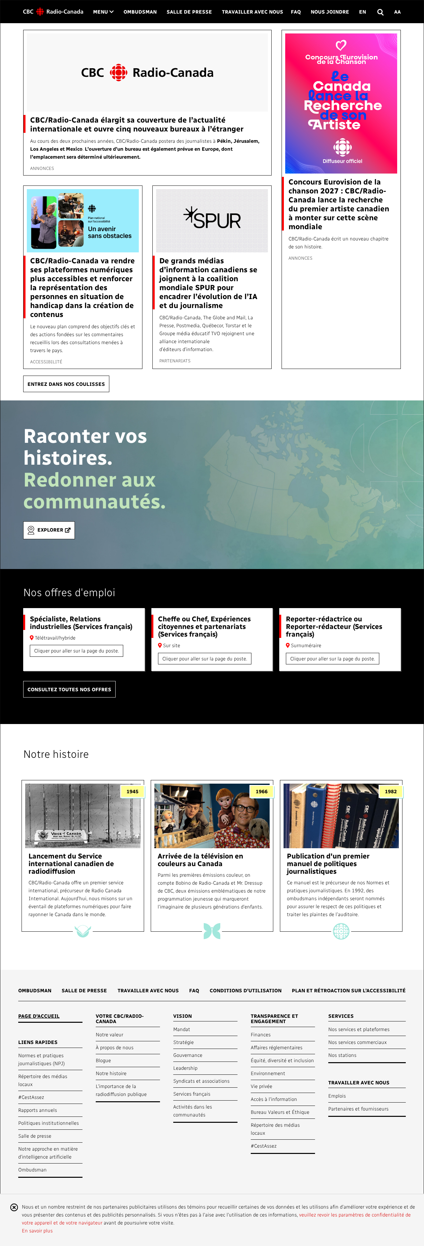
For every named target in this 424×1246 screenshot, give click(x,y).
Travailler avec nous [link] (252, 12)
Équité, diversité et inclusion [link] (282, 1060)
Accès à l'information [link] (274, 1099)
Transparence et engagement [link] (274, 1018)
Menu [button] (103, 11)
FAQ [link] (296, 12)
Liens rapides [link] (38, 1042)
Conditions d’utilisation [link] (246, 990)
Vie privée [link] (261, 1086)
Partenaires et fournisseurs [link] (358, 1109)
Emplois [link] (337, 1096)
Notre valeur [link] (109, 1034)
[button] (380, 12)
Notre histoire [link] (111, 1073)
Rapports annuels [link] (37, 1110)
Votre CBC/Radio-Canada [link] (120, 1018)
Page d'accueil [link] (39, 1016)
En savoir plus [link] (37, 1230)
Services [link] (341, 1016)
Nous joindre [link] (330, 12)
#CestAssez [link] (31, 1097)
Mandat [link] (181, 1029)
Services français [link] (191, 1094)
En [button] (362, 12)
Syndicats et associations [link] (201, 1081)
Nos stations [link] (342, 1055)
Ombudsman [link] (140, 12)
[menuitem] (34, 992)
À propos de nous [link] (114, 1047)
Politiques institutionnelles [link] (48, 1123)
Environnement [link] (268, 1073)
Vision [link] (182, 1016)
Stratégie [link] (183, 1042)
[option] (83, 856)
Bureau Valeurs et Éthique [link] (280, 1112)
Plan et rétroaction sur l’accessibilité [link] (349, 990)
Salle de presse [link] (189, 12)
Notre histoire (56, 753)
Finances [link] (261, 1034)
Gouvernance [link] (187, 1055)
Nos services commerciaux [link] (357, 1042)
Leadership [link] (185, 1068)
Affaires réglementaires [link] (276, 1047)
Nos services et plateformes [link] (359, 1029)
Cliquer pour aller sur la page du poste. (76, 650)
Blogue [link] (103, 1060)
